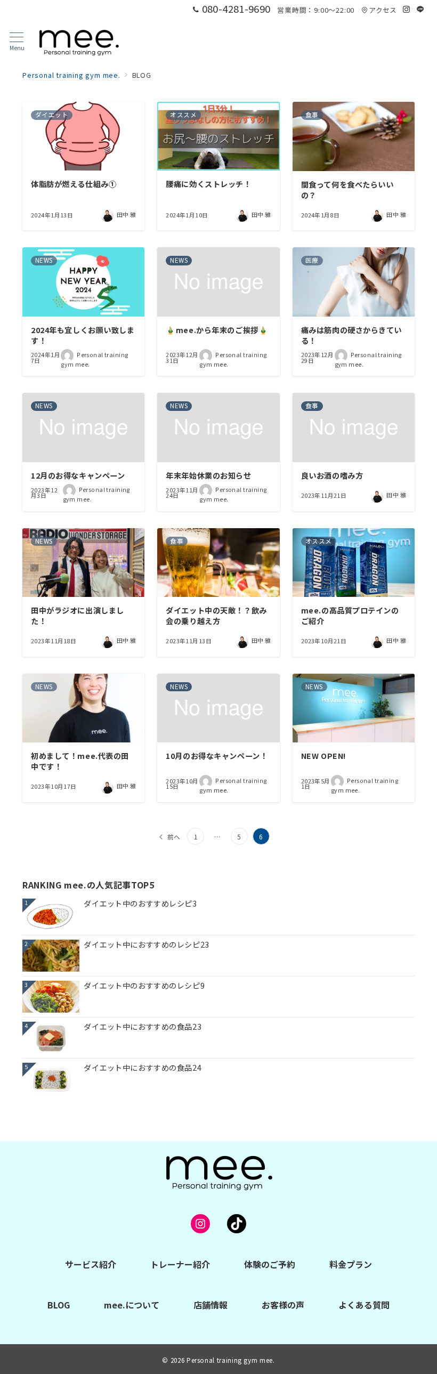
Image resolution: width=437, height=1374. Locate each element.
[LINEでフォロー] (420, 9)
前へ (174, 837)
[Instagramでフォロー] (406, 9)
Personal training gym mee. (231, 1360)
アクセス (382, 10)
